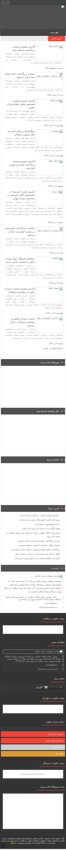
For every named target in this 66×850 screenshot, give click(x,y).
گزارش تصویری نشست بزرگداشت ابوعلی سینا (39, 515)
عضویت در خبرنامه (55, 734)
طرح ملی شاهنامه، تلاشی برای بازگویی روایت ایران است (37, 558)
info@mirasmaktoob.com (47, 669)
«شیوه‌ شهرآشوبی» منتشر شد (48, 524)
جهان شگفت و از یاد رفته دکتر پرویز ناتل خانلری (41, 528)
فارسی (39, 687)
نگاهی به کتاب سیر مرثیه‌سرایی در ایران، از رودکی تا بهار (37, 554)
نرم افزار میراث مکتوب (54, 741)
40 (47, 348)
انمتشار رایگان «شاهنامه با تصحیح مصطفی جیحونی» (39, 545)
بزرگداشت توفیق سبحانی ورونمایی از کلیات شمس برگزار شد (35, 549)
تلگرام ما (59, 754)
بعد (44, 348)
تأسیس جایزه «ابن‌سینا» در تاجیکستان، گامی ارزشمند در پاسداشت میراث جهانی (21, 195)
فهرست (54, 32)
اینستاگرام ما (58, 747)
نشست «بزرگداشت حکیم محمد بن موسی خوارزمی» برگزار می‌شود (19, 231)
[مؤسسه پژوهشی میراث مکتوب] (50, 16)
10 (53, 348)
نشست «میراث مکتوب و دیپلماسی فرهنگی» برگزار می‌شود (22, 322)
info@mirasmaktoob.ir (48, 607)
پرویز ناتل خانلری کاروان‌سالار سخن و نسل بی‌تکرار (39, 520)
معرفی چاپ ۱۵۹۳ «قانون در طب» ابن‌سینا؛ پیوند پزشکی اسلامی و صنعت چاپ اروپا (33, 534)
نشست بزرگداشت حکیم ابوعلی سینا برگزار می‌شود (39, 541)
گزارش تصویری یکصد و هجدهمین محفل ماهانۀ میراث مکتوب (21, 104)
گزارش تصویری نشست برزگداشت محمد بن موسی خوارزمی (22, 164)
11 (50, 348)
